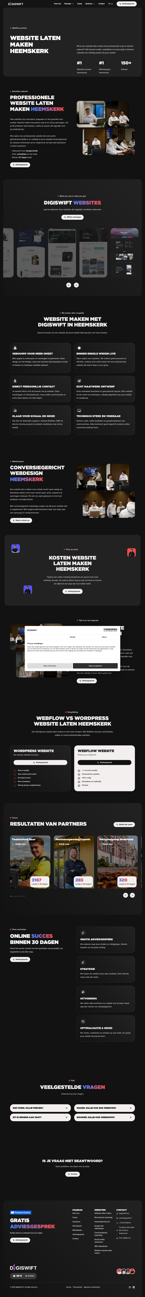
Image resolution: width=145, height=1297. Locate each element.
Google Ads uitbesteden (99, 1227)
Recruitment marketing (103, 1217)
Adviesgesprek (78, 1234)
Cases (79, 7)
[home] (15, 7)
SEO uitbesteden (101, 1246)
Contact (101, 7)
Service (68, 1287)
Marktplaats (77, 1230)
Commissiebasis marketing (100, 1234)
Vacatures (76, 1222)
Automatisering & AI (102, 1222)
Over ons (57, 7)
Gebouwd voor (25, 151)
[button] (69, 7)
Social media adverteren (99, 1241)
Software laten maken (102, 1213)
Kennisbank (77, 1226)
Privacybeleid (77, 1287)
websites (18, 119)
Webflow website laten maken (103, 1252)
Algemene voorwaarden (92, 1287)
